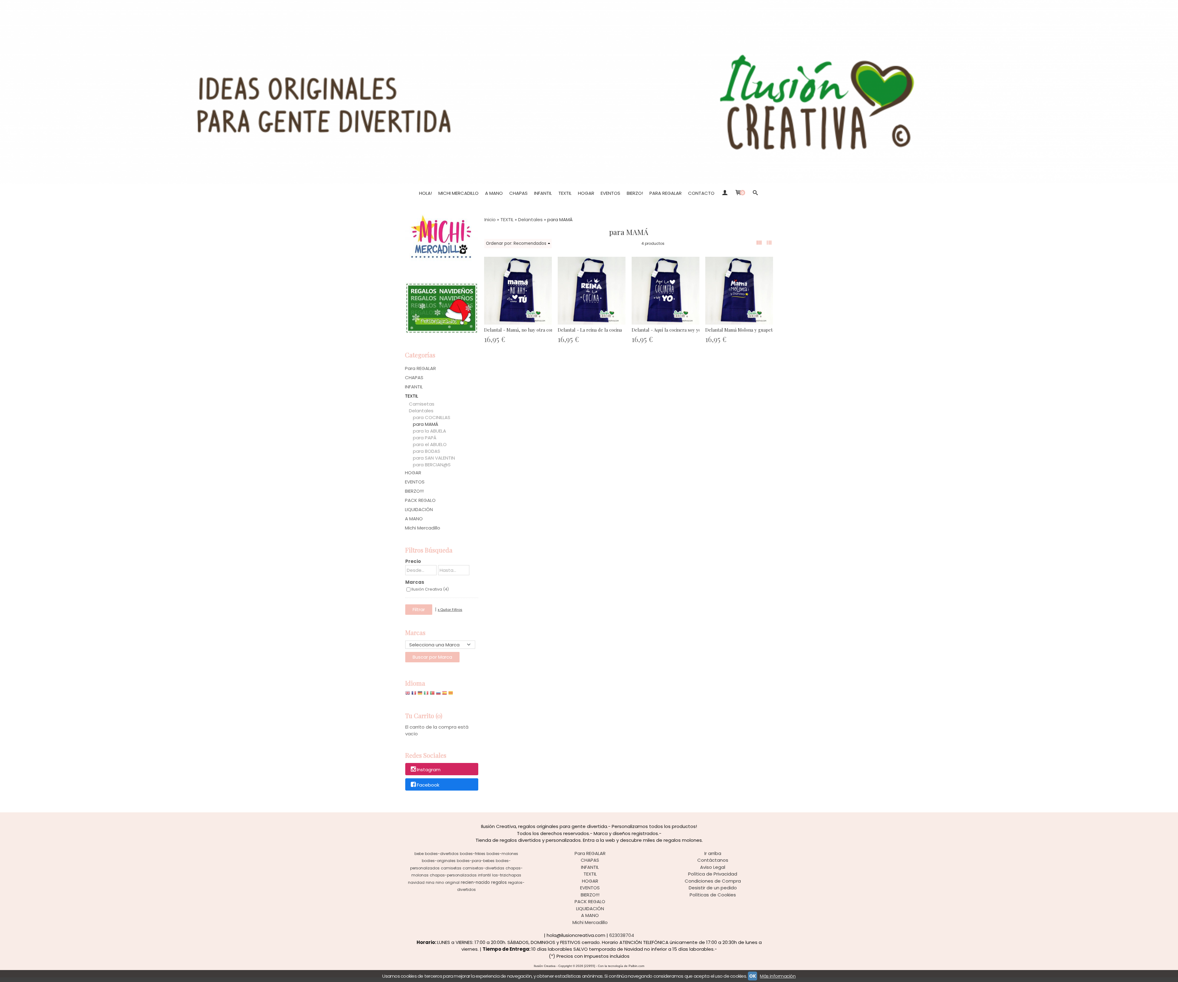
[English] (407, 694)
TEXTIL (565, 193)
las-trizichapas (506, 875)
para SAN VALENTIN (434, 458)
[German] (420, 694)
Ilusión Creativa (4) (430, 589)
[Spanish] (444, 694)
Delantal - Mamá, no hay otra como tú (523, 330)
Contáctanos (712, 860)
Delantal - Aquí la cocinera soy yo (666, 330)
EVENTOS (610, 193)
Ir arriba (712, 853)
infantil (484, 875)
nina (430, 882)
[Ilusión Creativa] (589, 92)
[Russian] (438, 694)
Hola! (425, 193)
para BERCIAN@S (432, 464)
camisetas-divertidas (483, 868)
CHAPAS (518, 193)
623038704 (621, 935)
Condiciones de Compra (713, 881)
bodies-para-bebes (476, 860)
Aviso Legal (712, 867)
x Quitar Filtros (450, 609)
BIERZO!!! (414, 491)
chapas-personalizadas (453, 875)
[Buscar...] (755, 193)
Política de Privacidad (712, 874)
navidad (416, 882)
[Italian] (426, 694)
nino (440, 882)
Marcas (414, 582)
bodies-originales (439, 860)
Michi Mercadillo (458, 193)
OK (752, 976)
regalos (499, 882)
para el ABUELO (430, 444)
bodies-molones (502, 853)
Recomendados (530, 243)
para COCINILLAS (431, 417)
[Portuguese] (432, 694)
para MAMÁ (425, 424)
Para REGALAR (665, 193)
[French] (413, 694)
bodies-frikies (472, 853)
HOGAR (586, 193)
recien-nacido (475, 882)
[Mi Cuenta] (724, 193)
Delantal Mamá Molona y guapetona (742, 330)
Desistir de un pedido (713, 887)
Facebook (428, 785)
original (452, 882)
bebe (419, 853)
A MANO (494, 193)
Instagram (429, 769)
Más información (777, 976)
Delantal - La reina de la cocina (590, 330)
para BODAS (426, 451)
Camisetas (421, 404)
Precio (413, 561)
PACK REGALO (420, 500)
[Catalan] (451, 694)
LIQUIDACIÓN (419, 509)
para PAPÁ (425, 437)
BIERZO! (635, 193)
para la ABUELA (429, 431)
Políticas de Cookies (713, 895)
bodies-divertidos (442, 853)
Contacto (701, 193)
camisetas (451, 868)
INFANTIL (543, 193)
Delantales (421, 410)
